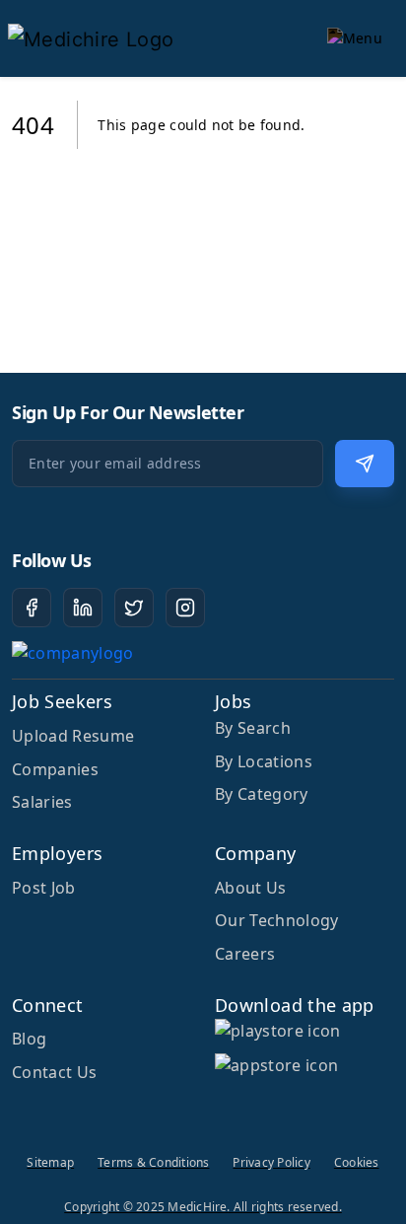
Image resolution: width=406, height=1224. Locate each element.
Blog (29, 1038)
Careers (245, 954)
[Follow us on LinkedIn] (82, 607)
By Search (253, 728)
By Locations (263, 761)
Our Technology (276, 920)
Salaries (42, 802)
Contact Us (54, 1072)
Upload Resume (73, 736)
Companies (55, 769)
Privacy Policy (271, 1162)
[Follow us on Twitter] (134, 607)
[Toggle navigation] (354, 38)
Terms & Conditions (153, 1162)
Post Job (44, 888)
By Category (261, 794)
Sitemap (50, 1162)
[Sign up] (364, 463)
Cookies (356, 1162)
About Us (251, 888)
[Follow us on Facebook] (31, 607)
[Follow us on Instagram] (185, 607)
